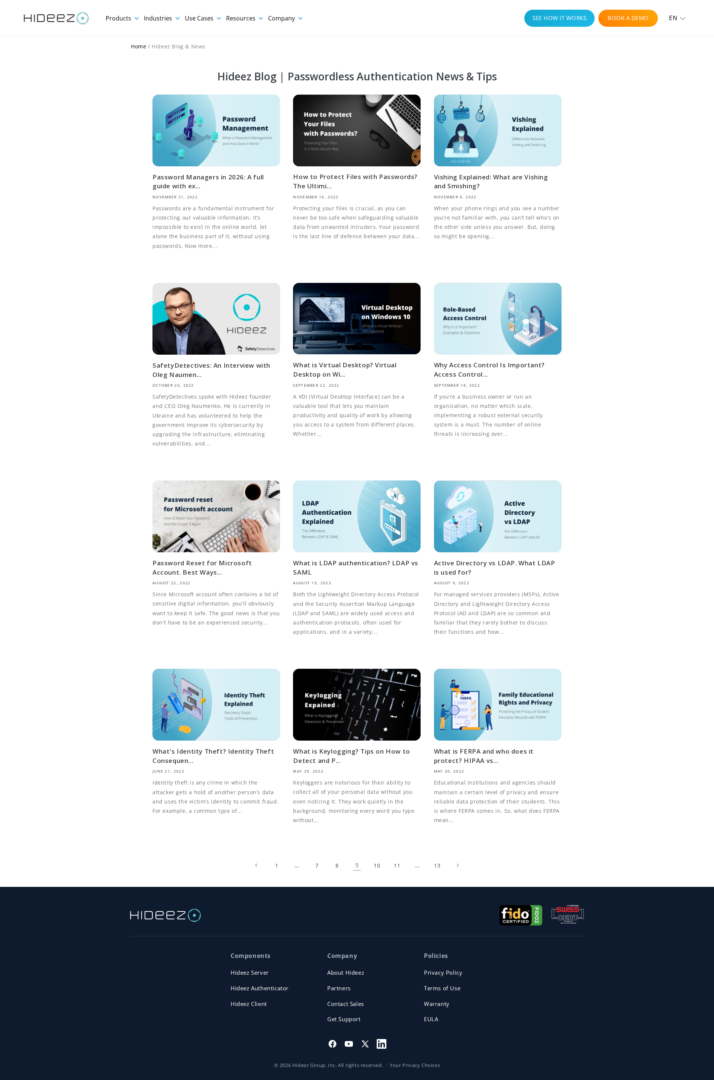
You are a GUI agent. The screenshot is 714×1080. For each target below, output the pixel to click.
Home (138, 46)
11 (397, 865)
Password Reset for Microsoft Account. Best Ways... (202, 567)
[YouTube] (349, 1044)
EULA (431, 1019)
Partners (339, 988)
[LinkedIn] (381, 1044)
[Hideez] (165, 915)
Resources (241, 18)
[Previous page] (256, 865)
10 (377, 865)
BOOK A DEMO (628, 18)
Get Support (344, 1019)
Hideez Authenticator (260, 988)
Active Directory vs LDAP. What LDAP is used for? (494, 567)
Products (119, 18)
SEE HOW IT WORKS (559, 18)
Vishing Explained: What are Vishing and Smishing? (491, 182)
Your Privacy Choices (415, 1065)
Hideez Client (249, 1003)
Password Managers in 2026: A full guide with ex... (208, 182)
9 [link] (357, 865)
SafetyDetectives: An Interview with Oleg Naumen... (211, 370)
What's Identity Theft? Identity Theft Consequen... (213, 756)
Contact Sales (345, 1003)
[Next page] (457, 865)
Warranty (437, 1003)
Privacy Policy (443, 972)
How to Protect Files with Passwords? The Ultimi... (355, 181)
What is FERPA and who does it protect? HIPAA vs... (484, 756)
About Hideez (345, 972)
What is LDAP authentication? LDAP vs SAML (355, 567)
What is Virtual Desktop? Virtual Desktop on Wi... (344, 369)
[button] (677, 18)
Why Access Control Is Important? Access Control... (489, 369)
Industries (159, 18)
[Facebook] (332, 1044)
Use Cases (200, 18)
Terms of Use (442, 988)
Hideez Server (250, 972)
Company (282, 18)
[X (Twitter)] (365, 1044)
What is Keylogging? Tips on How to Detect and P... (351, 756)
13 (437, 865)
